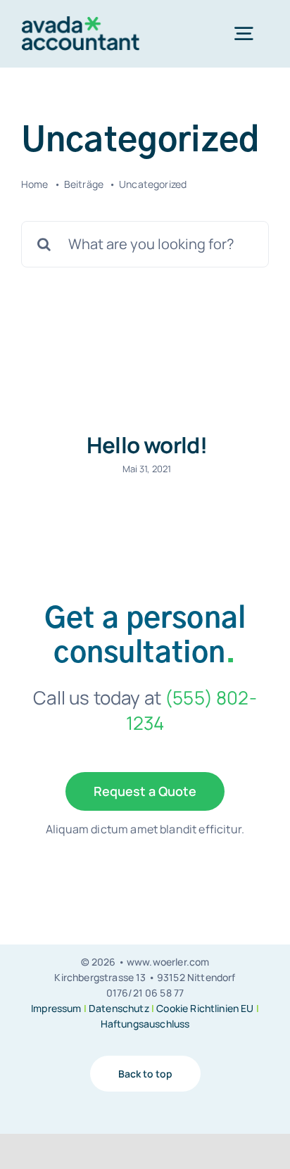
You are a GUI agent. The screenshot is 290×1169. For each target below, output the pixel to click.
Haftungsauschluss (145, 1023)
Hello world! (147, 445)
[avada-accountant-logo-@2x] (80, 22)
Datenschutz (119, 1008)
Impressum (56, 1008)
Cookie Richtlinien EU (204, 1008)
